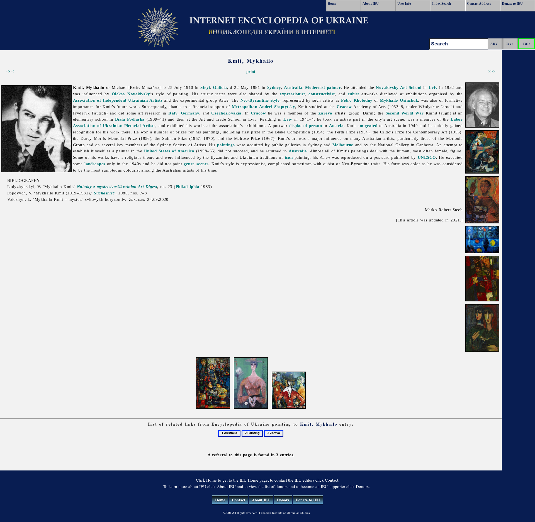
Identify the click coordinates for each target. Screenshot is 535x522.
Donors (283, 500)
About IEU (371, 4)
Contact (238, 500)
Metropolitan (244, 106)
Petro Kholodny (356, 100)
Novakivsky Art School (398, 87)
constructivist (321, 93)
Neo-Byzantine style (260, 100)
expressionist (292, 93)
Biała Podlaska (130, 119)
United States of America (169, 150)
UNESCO (427, 157)
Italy (172, 113)
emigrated (367, 125)
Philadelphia (187, 186)
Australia (293, 87)
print (250, 71)
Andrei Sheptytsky (277, 106)
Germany (190, 113)
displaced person (305, 125)
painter (334, 87)
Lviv (433, 87)
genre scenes (196, 163)
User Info (404, 4)
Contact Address (479, 4)
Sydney (274, 87)
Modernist (315, 87)
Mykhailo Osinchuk (399, 100)
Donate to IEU (512, 4)
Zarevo (325, 113)
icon (289, 157)
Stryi (205, 87)
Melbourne (342, 144)
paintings (226, 144)
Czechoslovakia (226, 113)
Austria (336, 125)
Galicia (220, 87)
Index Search (441, 4)
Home (332, 4)
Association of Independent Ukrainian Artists (117, 100)
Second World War (405, 113)
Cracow (344, 106)
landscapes (94, 163)
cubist (353, 93)
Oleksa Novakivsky (131, 93)
